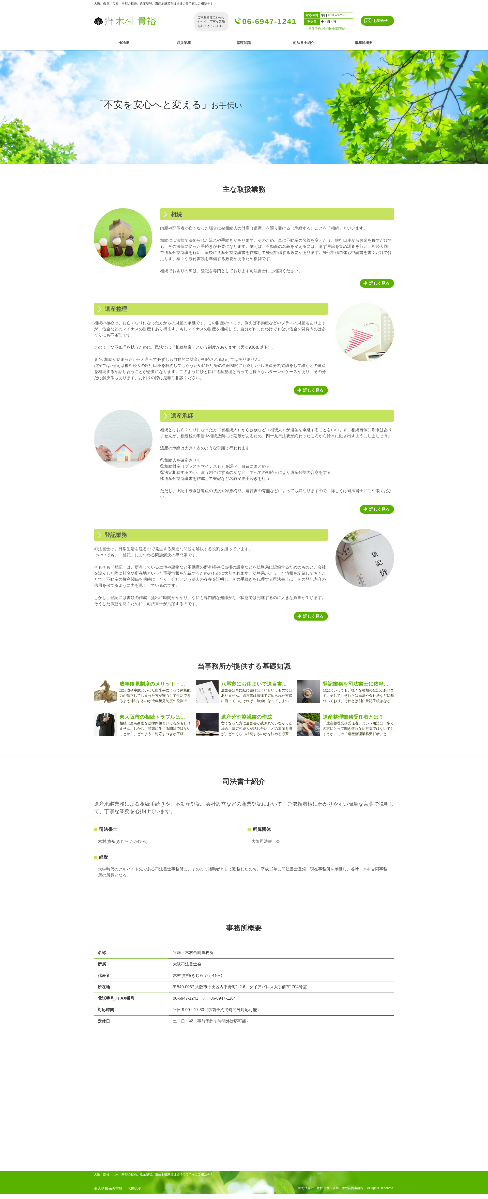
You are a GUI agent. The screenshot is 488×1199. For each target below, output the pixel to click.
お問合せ (380, 21)
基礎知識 (244, 43)
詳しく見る (379, 283)
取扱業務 (184, 43)
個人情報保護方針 (108, 1188)
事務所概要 (364, 43)
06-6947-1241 (269, 21)
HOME (123, 43)
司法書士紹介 (303, 43)
